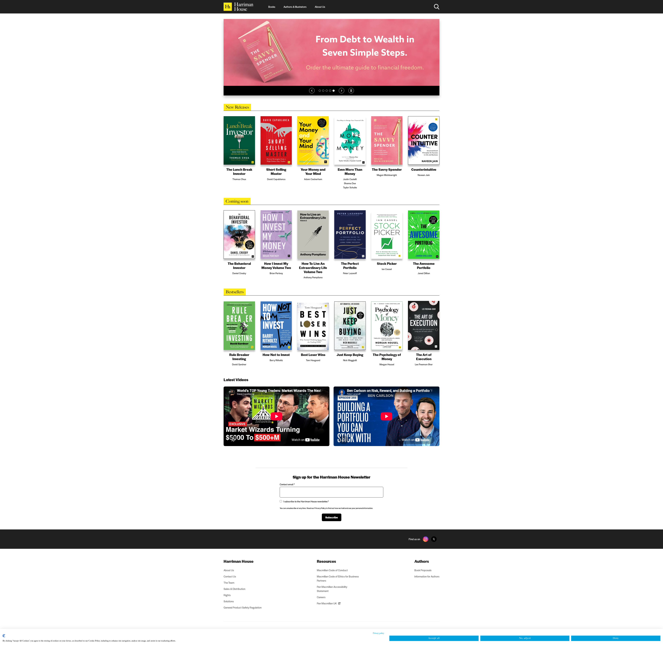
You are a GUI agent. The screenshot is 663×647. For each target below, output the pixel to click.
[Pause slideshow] (351, 96)
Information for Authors (426, 576)
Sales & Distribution (234, 589)
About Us (320, 6)
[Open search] (436, 6)
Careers (321, 597)
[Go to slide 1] (320, 96)
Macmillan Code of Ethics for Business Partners (338, 578)
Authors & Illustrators (295, 6)
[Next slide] (341, 96)
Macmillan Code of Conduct (332, 570)
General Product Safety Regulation (243, 607)
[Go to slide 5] (334, 96)
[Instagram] (425, 539)
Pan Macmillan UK (327, 603)
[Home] (238, 7)
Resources (326, 561)
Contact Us (230, 576)
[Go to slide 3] (327, 96)
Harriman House (238, 561)
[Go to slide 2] (323, 96)
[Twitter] (434, 539)
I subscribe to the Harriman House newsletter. (306, 501)
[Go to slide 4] (330, 96)
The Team (229, 582)
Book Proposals (422, 570)
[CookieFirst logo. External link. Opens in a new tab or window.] (4, 635)
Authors (421, 561)
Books (271, 6)
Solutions (229, 601)
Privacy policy (378, 633)
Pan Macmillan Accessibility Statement (332, 589)
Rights (227, 595)
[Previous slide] (312, 96)
